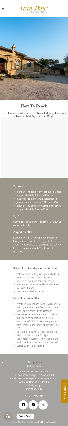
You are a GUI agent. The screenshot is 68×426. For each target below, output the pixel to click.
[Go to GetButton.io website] (8, 423)
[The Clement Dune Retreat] (34, 9)
